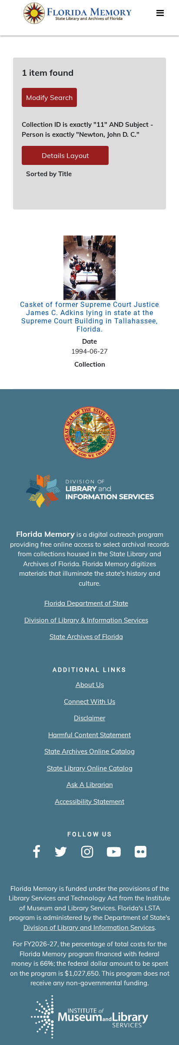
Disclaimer (89, 718)
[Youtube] (114, 852)
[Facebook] (36, 852)
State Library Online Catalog (90, 768)
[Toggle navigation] (160, 15)
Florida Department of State (86, 603)
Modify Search (49, 97)
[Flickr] (140, 852)
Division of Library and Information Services (89, 927)
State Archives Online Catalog (89, 751)
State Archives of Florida (86, 636)
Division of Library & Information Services (86, 620)
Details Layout (65, 155)
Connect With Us (89, 701)
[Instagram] (87, 852)
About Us (90, 685)
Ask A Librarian (89, 785)
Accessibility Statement (89, 801)
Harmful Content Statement (89, 735)
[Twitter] (60, 852)
